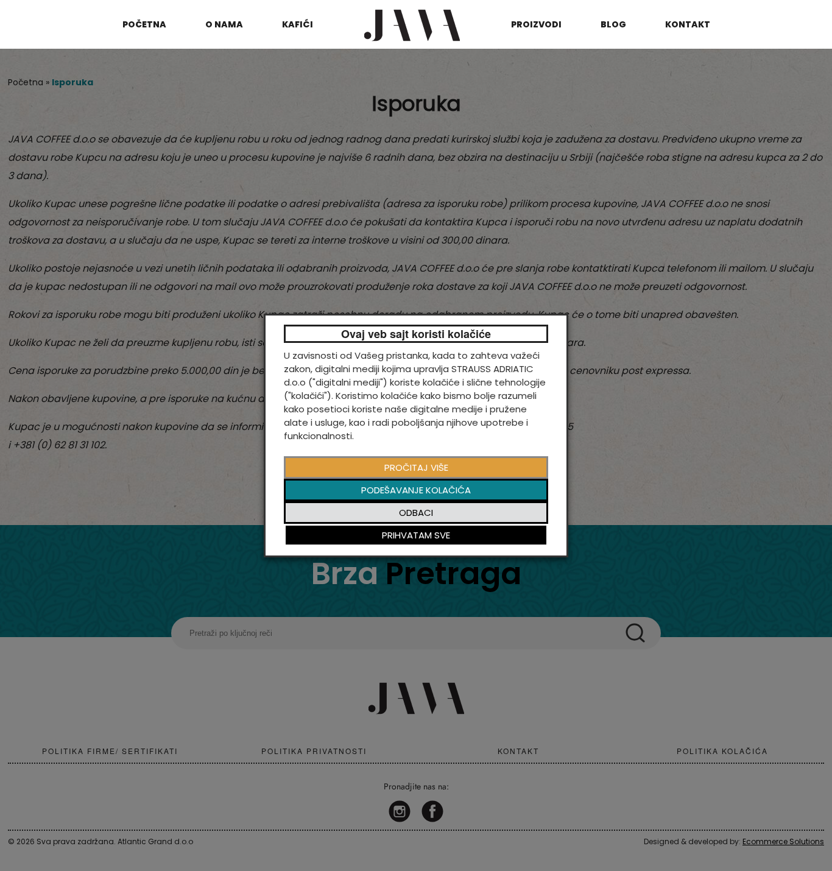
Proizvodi (536, 24)
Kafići (297, 24)
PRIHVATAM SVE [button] (416, 535)
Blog (613, 24)
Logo (411, 24)
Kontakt (687, 24)
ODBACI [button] (416, 512)
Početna (144, 24)
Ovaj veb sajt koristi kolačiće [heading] (416, 334)
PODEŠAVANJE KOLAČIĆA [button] (416, 490)
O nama (224, 24)
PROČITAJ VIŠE (416, 467)
